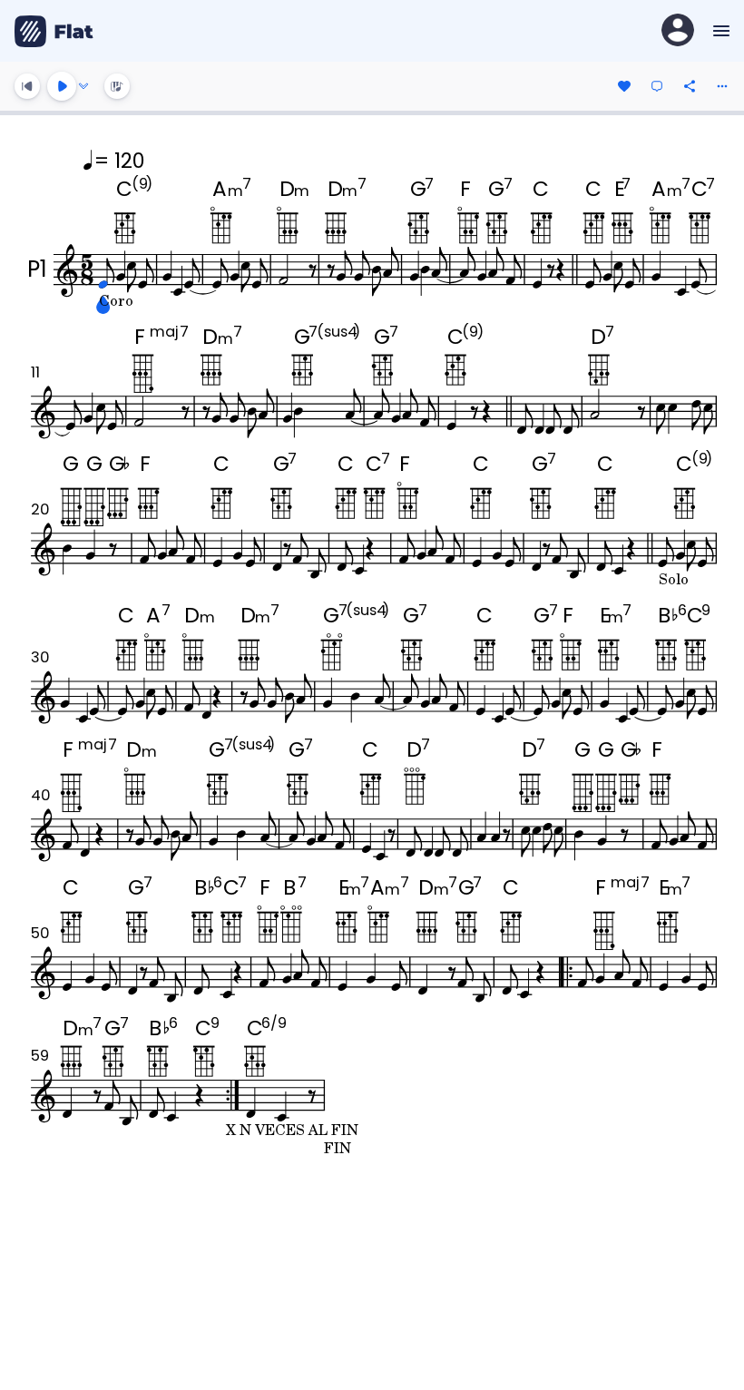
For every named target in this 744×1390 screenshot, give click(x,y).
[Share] (689, 86)
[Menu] (719, 31)
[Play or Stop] (61, 86)
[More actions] (722, 86)
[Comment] (657, 86)
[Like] (624, 86)
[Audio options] (83, 86)
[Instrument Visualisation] (117, 86)
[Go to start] (27, 86)
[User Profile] (677, 31)
